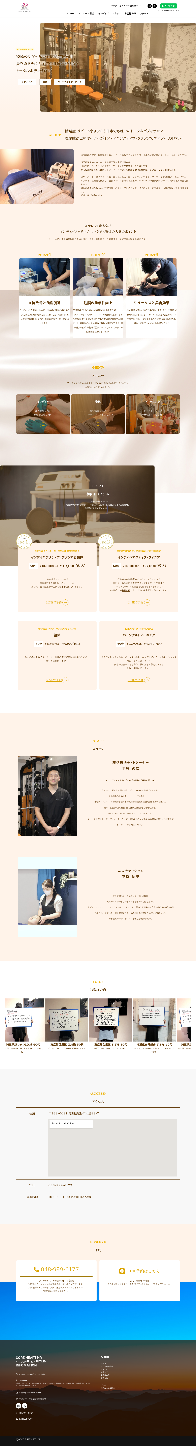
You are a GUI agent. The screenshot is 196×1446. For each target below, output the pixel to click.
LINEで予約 (168, 6)
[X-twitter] (24, 1406)
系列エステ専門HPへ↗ (130, 6)
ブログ (114, 6)
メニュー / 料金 (86, 13)
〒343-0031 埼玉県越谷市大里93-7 (73, 1113)
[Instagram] (18, 1406)
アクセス (144, 13)
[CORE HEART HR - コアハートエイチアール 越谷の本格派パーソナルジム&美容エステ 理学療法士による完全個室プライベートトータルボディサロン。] (24, 7)
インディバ (103, 13)
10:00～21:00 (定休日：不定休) (70, 1196)
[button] (27, 82)
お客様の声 (130, 13)
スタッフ (117, 13)
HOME (71, 13)
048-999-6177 (60, 1185)
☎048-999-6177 (168, 10)
